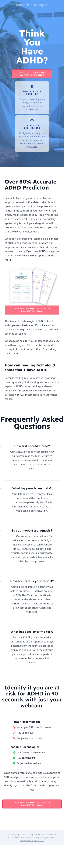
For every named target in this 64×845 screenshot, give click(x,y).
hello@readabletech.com (32, 840)
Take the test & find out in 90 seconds (32, 74)
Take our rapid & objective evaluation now (32, 310)
